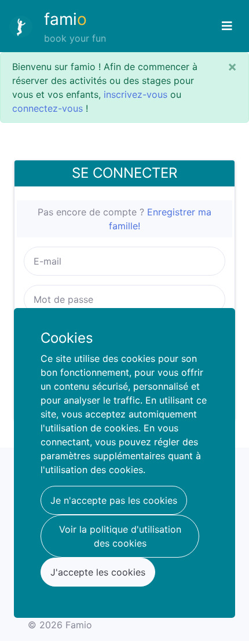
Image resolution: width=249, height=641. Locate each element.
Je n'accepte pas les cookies (113, 500)
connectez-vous (47, 108)
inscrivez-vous (135, 94)
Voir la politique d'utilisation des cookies (120, 536)
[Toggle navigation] (227, 26)
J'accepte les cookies (97, 572)
